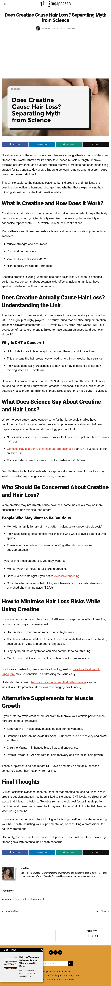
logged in (20, 899)
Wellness (71, 28)
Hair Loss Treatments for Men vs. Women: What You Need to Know (29, 962)
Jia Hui (25, 868)
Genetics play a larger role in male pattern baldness (40, 448)
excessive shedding (66, 576)
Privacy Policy (64, 971)
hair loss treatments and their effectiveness (58, 682)
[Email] (96, 936)
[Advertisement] (55, 56)
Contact (51, 971)
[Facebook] (88, 936)
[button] (70, 963)
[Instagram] (92, 936)
